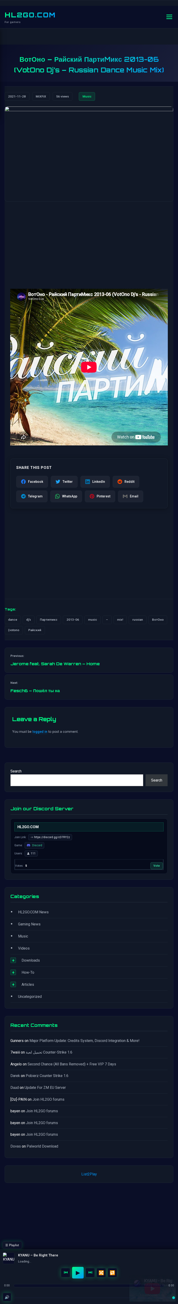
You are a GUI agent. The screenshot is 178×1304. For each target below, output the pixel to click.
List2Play (89, 1174)
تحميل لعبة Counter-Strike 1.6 (49, 1052)
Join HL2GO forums (48, 1099)
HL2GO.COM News (33, 912)
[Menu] (169, 16)
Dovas (15, 1146)
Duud (14, 1087)
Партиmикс (48, 619)
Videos (24, 948)
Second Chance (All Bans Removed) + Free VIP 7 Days (72, 1064)
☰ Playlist (12, 1245)
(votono (13, 630)
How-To (28, 972)
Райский (34, 630)
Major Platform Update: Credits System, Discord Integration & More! (84, 1040)
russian (137, 619)
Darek (15, 1076)
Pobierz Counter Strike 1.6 (47, 1076)
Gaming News (29, 924)
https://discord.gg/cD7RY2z (52, 837)
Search (16, 771)
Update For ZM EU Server (45, 1087)
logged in (39, 732)
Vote (156, 865)
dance (12, 619)
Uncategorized (30, 996)
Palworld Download (42, 1146)
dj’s (28, 619)
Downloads (31, 960)
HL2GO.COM (30, 15)
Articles (28, 984)
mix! (120, 619)
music (92, 619)
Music (87, 96)
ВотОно (158, 619)
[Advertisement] (89, 241)
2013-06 (73, 619)
